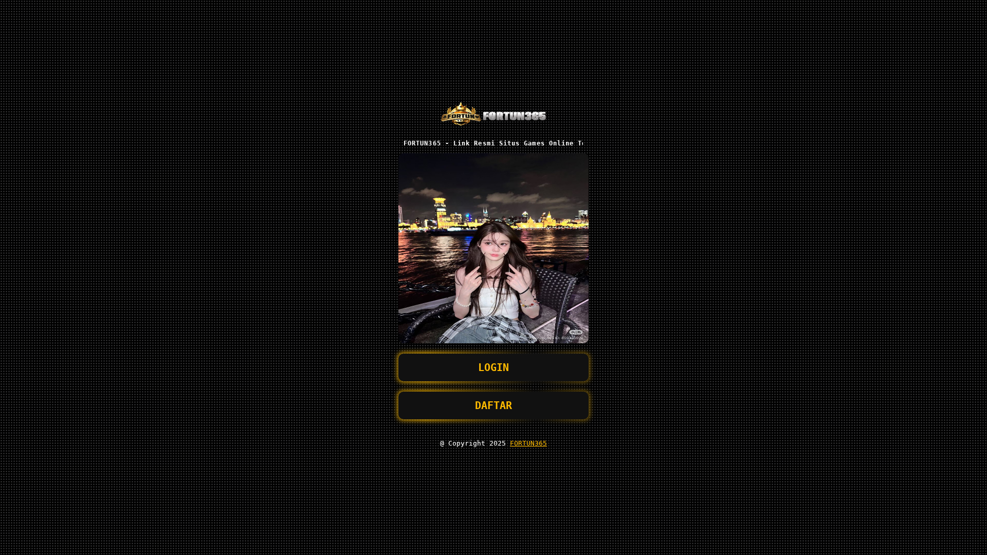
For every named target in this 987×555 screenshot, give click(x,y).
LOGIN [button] (493, 367)
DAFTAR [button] (493, 405)
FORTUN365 (528, 443)
